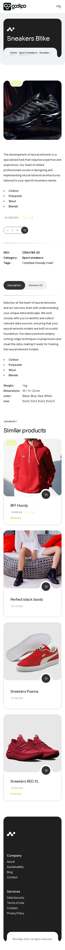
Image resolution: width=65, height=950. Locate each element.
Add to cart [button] (46, 494)
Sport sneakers (28, 52)
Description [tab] (14, 285)
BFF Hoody (19, 505)
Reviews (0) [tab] (36, 285)
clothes (29, 263)
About (11, 862)
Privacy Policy (15, 913)
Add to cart (24, 230)
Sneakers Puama (24, 691)
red (49, 263)
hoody (40, 263)
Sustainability (15, 867)
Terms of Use (15, 903)
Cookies (12, 908)
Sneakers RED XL (24, 781)
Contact (12, 877)
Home (13, 52)
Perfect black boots (26, 599)
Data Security (15, 898)
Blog (10, 872)
